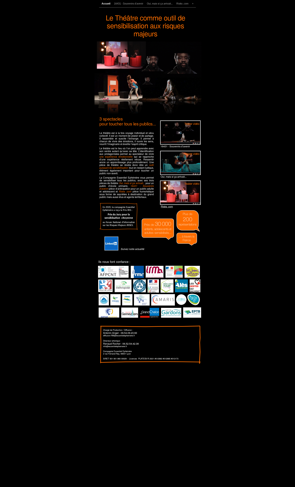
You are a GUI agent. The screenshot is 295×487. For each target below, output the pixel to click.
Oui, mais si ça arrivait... (160, 3)
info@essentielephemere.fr (115, 346)
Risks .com (182, 3)
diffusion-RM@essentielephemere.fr (119, 335)
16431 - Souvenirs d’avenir (175, 146)
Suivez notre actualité (132, 249)
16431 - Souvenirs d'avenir (129, 3)
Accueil (106, 3)
